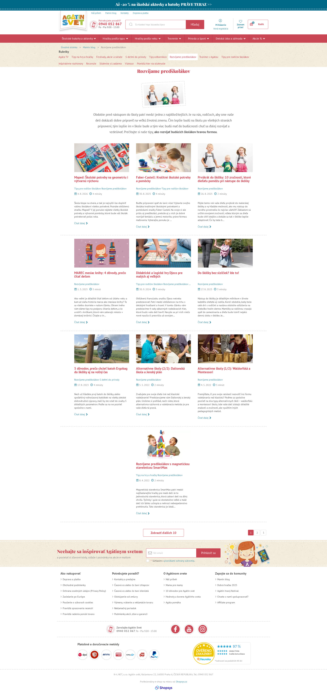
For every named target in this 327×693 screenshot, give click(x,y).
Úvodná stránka (69, 47)
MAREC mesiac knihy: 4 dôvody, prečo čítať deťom (100, 274)
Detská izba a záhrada (229, 38)
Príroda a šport (197, 38)
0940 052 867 (110, 24)
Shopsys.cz (181, 681)
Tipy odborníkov (158, 57)
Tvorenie (173, 38)
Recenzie (91, 63)
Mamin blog (89, 47)
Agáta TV (63, 57)
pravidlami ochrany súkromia (179, 560)
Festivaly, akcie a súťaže (109, 57)
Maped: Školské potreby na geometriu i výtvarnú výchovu (101, 179)
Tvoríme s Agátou (208, 57)
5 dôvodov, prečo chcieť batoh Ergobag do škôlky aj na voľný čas (100, 370)
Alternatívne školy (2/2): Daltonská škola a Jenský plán (160, 370)
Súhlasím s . (173, 560)
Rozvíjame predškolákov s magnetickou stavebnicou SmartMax (163, 466)
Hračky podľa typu (114, 38)
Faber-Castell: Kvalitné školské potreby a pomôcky (163, 179)
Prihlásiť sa (208, 553)
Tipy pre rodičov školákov (235, 57)
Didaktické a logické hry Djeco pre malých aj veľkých (159, 274)
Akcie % (258, 38)
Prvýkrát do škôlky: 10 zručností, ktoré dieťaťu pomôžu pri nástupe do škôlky (224, 179)
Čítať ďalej (80, 223)
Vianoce (129, 63)
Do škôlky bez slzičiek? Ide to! (218, 273)
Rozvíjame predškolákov (183, 57)
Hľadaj (195, 24)
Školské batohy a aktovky (78, 38)
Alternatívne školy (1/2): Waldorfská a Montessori (224, 370)
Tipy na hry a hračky (82, 57)
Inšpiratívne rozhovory (71, 63)
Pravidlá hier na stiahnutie (151, 63)
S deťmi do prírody (136, 57)
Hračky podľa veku (146, 38)
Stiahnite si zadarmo (110, 63)
